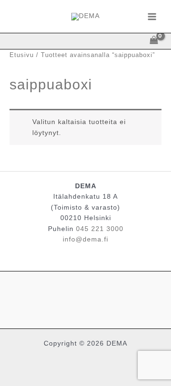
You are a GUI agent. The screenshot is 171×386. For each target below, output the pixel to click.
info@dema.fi (85, 239)
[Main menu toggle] (152, 16)
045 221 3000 (100, 228)
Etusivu (22, 55)
